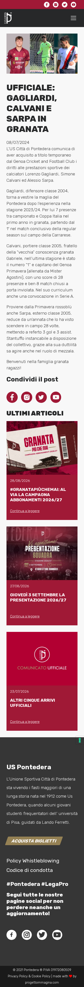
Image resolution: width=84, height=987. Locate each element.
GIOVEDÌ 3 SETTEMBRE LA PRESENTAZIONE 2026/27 (38, 597)
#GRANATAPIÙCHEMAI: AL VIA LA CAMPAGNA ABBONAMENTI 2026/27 (38, 494)
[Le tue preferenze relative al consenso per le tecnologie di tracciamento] (79, 740)
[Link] (8, 18)
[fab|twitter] (42, 935)
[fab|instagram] (27, 935)
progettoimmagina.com (42, 983)
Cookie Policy (41, 976)
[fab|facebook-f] (11, 935)
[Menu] (73, 18)
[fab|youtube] (57, 935)
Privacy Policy (18, 976)
